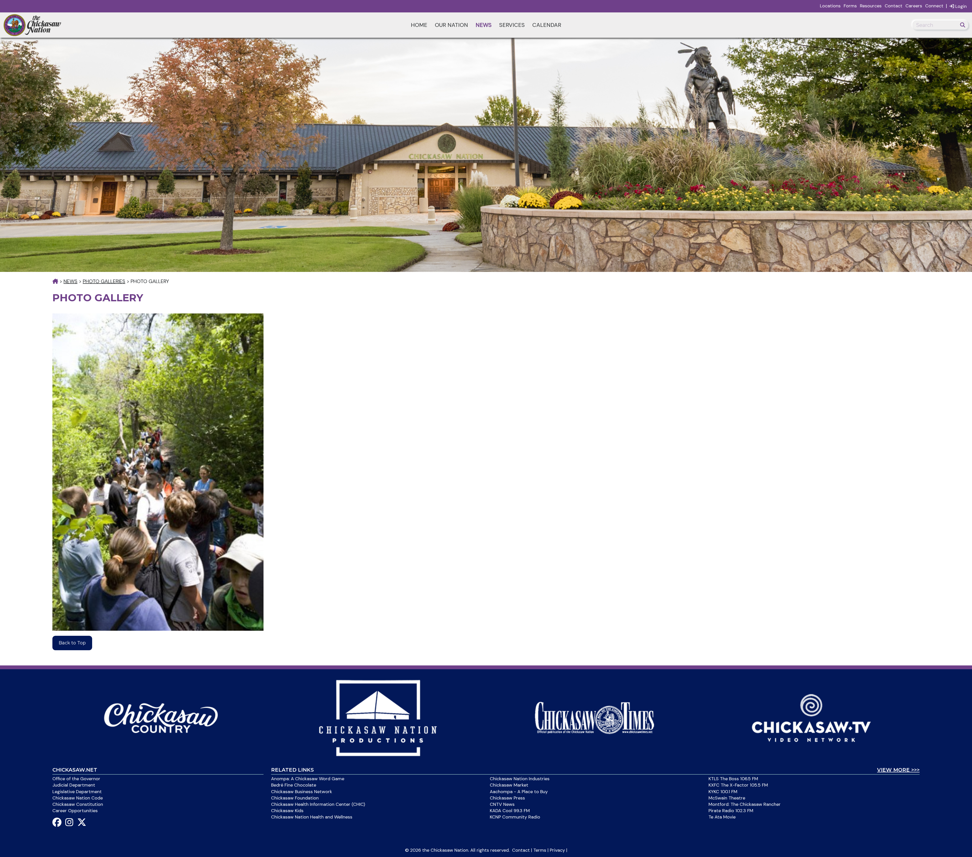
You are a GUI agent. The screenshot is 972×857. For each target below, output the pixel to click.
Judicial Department (73, 785)
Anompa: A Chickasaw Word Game (307, 779)
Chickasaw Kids (287, 811)
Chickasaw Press (507, 798)
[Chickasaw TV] (811, 717)
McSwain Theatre (726, 798)
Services (512, 25)
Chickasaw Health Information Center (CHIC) (318, 804)
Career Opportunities (75, 811)
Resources (871, 6)
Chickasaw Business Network (301, 792)
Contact (893, 6)
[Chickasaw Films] (377, 717)
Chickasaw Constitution (77, 804)
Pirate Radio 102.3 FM (730, 811)
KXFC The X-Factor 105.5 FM (738, 785)
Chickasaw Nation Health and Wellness (311, 817)
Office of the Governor (76, 779)
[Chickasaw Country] (160, 717)
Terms (539, 850)
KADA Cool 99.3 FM (510, 811)
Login (960, 6)
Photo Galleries (104, 281)
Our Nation (451, 25)
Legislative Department (77, 792)
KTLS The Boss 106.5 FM (733, 779)
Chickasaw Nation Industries (520, 779)
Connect (934, 6)
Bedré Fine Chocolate (293, 785)
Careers (913, 6)
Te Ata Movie (722, 817)
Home (419, 25)
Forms (850, 6)
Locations (830, 6)
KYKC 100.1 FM (722, 792)
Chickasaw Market (509, 785)
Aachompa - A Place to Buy (519, 792)
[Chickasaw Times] (594, 717)
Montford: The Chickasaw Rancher (744, 804)
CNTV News (502, 804)
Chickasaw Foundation (295, 798)
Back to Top (72, 643)
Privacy (557, 850)
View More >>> (898, 770)
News (484, 25)
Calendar (546, 25)
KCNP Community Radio (515, 817)
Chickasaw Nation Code (77, 798)
